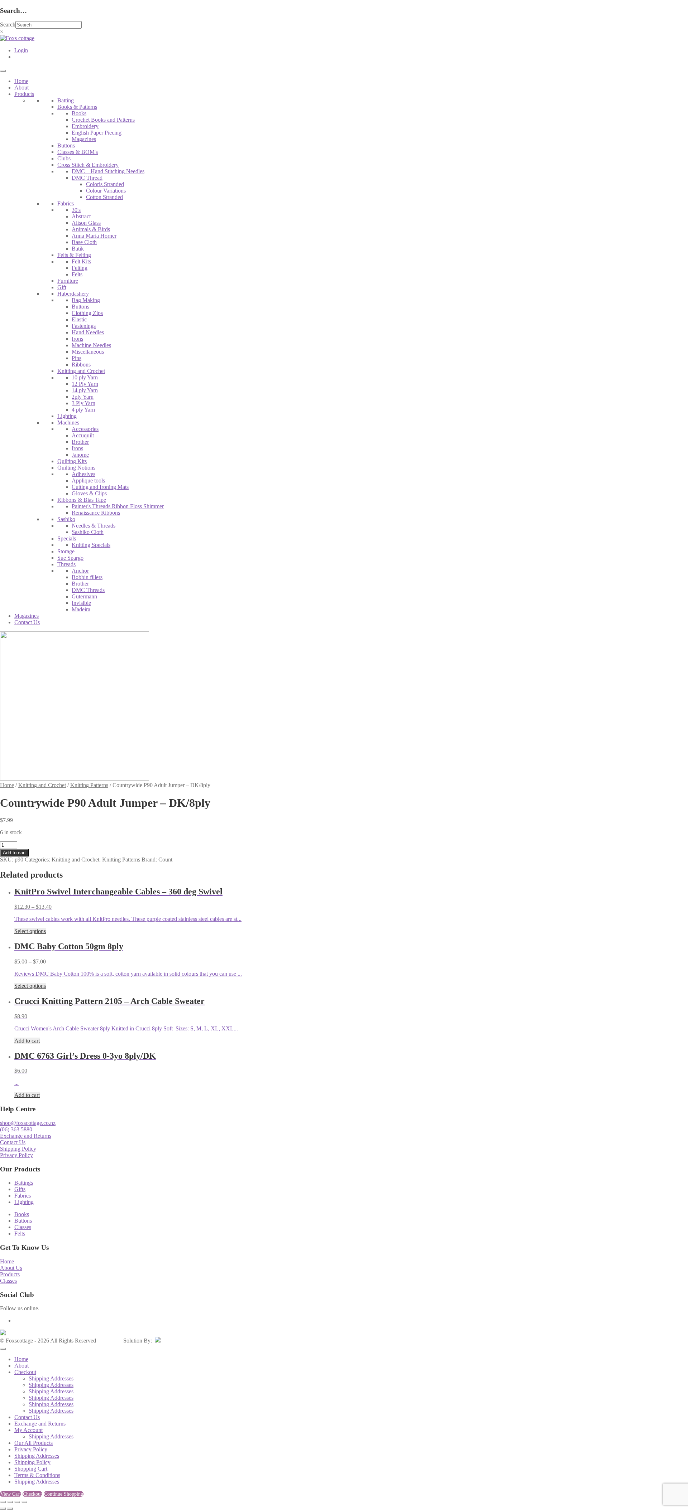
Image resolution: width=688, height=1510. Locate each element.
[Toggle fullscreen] (10, 1502)
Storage (66, 551)
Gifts (19, 1189)
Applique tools (88, 480)
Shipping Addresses (51, 1378)
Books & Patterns (77, 107)
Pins (76, 358)
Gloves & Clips (89, 493)
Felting (79, 268)
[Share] (17, 1502)
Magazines (84, 139)
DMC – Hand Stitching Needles (108, 171)
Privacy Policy (16, 1155)
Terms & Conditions (37, 1475)
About (21, 87)
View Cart (10, 1494)
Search (7, 24)
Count (165, 859)
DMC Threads (88, 590)
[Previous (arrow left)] (3, 1508)
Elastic (79, 319)
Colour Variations (106, 191)
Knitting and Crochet (81, 371)
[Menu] (3, 71)
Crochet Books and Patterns (103, 120)
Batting (65, 100)
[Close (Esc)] (24, 1502)
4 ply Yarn (83, 410)
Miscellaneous (88, 352)
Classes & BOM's (77, 152)
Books (79, 113)
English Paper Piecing (96, 133)
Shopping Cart (30, 1469)
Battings (23, 1183)
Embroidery (85, 126)
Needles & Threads (93, 526)
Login (21, 50)
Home (21, 81)
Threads (66, 564)
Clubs (64, 158)
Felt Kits (81, 261)
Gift (61, 287)
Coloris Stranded (105, 184)
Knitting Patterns (89, 785)
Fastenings (84, 326)
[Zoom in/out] (3, 1502)
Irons (77, 339)
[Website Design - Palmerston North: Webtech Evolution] (157, 1340)
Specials (66, 538)
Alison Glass (86, 223)
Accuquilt (83, 435)
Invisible (81, 603)
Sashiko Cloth (88, 532)
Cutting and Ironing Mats (100, 487)
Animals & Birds (91, 229)
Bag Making (86, 300)
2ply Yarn (83, 397)
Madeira (81, 609)
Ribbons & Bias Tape (81, 500)
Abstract (81, 216)
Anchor (80, 571)
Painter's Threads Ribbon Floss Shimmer (118, 506)
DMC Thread (87, 178)
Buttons (66, 145)
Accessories (85, 429)
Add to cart (14, 852)
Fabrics (65, 203)
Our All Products (33, 1443)
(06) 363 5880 (16, 1129)
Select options (30, 931)
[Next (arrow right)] (10, 1508)
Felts (77, 274)
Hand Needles (88, 332)
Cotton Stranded (104, 197)
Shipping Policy (18, 1149)
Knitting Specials (91, 545)
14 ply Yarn (85, 390)
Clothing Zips (87, 313)
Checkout (25, 1372)
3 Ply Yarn (83, 403)
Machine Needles (91, 345)
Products (24, 94)
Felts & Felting (74, 255)
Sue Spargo (70, 558)
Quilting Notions (76, 468)
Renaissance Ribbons (96, 513)
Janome (80, 455)
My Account (28, 1430)
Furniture (67, 281)
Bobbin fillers (87, 577)
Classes (22, 1227)
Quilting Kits (72, 461)
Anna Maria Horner (94, 236)
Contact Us (27, 622)
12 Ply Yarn (85, 384)
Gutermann (84, 596)
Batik (78, 249)
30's (76, 210)
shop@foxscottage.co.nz (28, 1123)
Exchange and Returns (25, 1136)
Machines (68, 422)
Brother (80, 442)
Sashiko (66, 519)
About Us (11, 1268)
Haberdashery (73, 294)
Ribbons (81, 364)
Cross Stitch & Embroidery (88, 165)
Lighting (67, 416)
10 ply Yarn (85, 377)
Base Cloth (84, 242)
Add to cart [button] (27, 1041)
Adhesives (83, 474)
